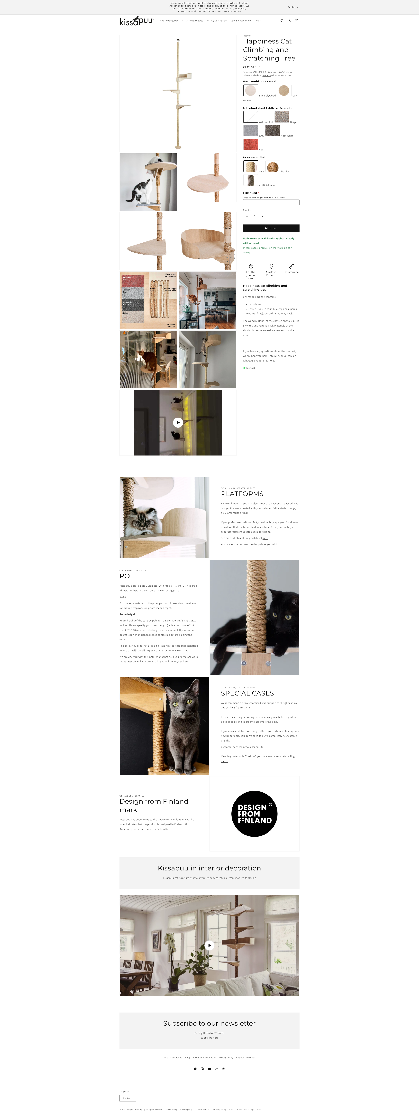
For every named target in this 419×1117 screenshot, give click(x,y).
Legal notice (255, 1109)
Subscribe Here (209, 1037)
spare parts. (264, 531)
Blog (187, 1057)
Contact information (238, 1109)
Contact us (176, 1057)
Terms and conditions (204, 1057)
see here (183, 661)
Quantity (247, 210)
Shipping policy (219, 1109)
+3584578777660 (265, 360)
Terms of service (203, 1109)
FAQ (166, 1057)
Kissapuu (130, 1109)
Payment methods (245, 1057)
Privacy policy (226, 1057)
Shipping (267, 75)
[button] (171, 20)
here (265, 538)
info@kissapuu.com (280, 356)
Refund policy (171, 1109)
